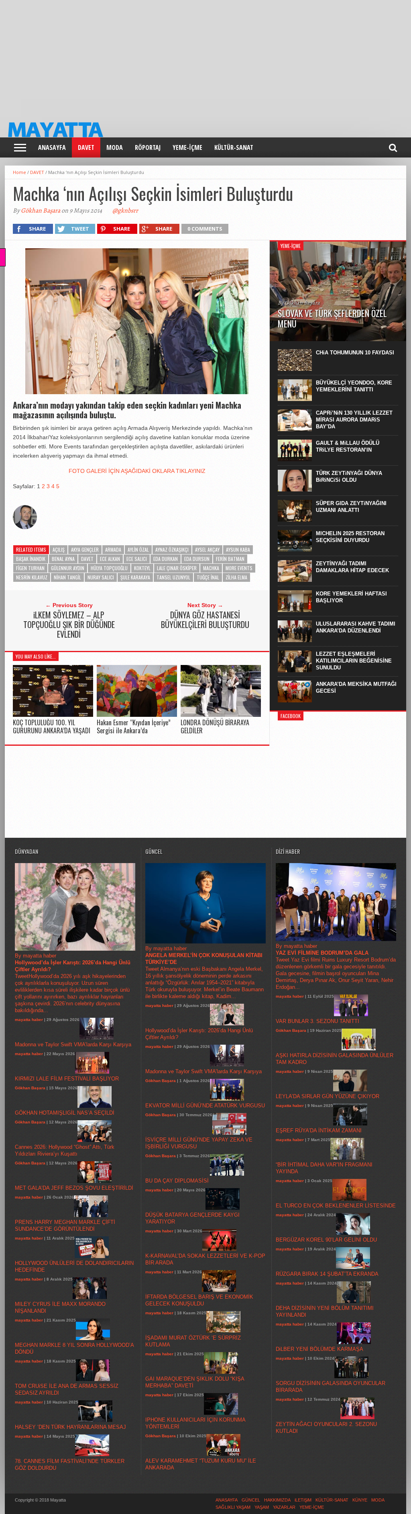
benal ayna (63, 558)
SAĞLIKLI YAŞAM (233, 1507)
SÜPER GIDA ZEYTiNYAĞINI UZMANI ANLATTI (351, 506)
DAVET (86, 147)
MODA (114, 147)
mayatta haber (29, 1019)
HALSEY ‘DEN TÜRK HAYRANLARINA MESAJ (70, 1427)
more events (239, 568)
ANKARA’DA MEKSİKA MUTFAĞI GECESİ (356, 687)
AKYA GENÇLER (85, 549)
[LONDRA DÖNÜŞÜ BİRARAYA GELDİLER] (221, 715)
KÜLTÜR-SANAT (233, 147)
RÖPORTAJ (148, 147)
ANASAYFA (52, 147)
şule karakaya (135, 577)
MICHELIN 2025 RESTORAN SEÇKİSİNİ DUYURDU (350, 536)
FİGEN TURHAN (30, 568)
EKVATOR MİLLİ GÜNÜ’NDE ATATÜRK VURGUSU (205, 1106)
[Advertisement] (205, 56)
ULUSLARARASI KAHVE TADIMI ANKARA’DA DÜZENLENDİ (355, 627)
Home (19, 172)
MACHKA (211, 568)
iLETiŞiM (303, 1500)
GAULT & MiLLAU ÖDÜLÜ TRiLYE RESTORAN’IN (347, 446)
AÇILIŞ (59, 549)
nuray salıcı (100, 577)
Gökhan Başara (40, 210)
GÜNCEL (251, 1500)
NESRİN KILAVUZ (31, 577)
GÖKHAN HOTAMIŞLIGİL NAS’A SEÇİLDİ (64, 1113)
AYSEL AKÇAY (207, 549)
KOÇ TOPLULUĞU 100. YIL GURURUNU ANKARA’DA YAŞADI (51, 726)
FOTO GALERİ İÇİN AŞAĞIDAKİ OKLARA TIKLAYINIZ (137, 471)
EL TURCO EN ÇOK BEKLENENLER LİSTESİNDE (336, 1206)
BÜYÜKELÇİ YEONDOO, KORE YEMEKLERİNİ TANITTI (354, 386)
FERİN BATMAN (230, 558)
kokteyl (142, 568)
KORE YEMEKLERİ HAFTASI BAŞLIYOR (351, 597)
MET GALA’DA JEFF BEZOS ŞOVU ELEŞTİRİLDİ (74, 1188)
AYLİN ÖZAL (138, 549)
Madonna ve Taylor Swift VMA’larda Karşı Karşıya (73, 1044)
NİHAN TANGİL (67, 577)
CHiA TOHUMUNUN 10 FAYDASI (355, 353)
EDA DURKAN (165, 558)
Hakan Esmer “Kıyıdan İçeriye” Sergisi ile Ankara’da (134, 726)
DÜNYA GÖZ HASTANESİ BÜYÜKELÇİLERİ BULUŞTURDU (205, 619)
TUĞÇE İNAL (208, 577)
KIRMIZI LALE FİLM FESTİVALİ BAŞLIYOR (67, 1079)
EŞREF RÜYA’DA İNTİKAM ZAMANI (319, 1130)
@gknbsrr (125, 210)
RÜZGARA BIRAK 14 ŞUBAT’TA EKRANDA (327, 1274)
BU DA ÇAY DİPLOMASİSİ (177, 1181)
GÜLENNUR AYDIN (67, 568)
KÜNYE (359, 1500)
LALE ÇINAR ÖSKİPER (177, 568)
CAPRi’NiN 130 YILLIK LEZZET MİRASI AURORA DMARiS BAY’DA (354, 420)
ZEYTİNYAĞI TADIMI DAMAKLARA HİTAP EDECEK (352, 567)
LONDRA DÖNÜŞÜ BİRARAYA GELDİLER (215, 726)
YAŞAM (261, 1507)
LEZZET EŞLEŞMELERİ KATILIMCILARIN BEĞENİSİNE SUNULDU (354, 661)
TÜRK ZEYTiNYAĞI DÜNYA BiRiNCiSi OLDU (349, 476)
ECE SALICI (136, 558)
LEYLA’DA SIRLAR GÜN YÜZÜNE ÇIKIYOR (327, 1096)
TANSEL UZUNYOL (173, 577)
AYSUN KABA (238, 549)
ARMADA (113, 549)
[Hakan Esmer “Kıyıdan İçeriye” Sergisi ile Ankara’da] (137, 715)
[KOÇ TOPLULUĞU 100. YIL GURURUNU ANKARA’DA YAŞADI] (53, 715)
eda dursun (197, 558)
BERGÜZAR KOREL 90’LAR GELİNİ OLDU (326, 1240)
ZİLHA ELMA (236, 577)
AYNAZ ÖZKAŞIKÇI (172, 549)
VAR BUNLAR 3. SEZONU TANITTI (317, 1021)
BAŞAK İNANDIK (30, 558)
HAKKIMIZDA (277, 1500)
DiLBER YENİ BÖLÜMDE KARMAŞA (319, 1349)
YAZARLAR (284, 1507)
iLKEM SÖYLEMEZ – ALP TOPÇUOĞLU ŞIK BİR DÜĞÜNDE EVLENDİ (69, 624)
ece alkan (110, 558)
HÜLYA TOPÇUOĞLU (109, 568)
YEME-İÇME (187, 147)
